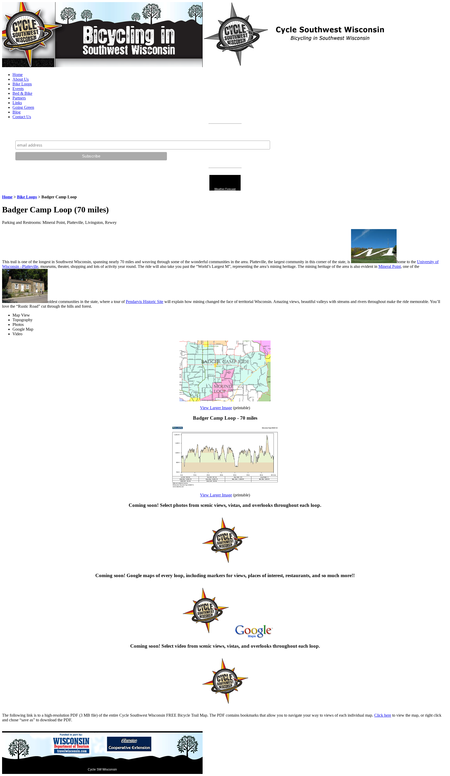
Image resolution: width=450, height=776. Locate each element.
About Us (20, 79)
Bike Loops (22, 84)
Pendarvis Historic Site (144, 301)
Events (18, 88)
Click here (382, 715)
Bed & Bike (22, 93)
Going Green (23, 107)
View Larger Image (216, 408)
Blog (16, 112)
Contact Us (21, 117)
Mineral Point (389, 266)
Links (17, 102)
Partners (19, 98)
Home (17, 74)
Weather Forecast (225, 188)
